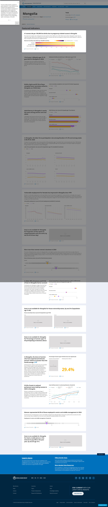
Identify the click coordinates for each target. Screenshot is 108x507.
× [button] (18, 2)
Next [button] (17, 23)
